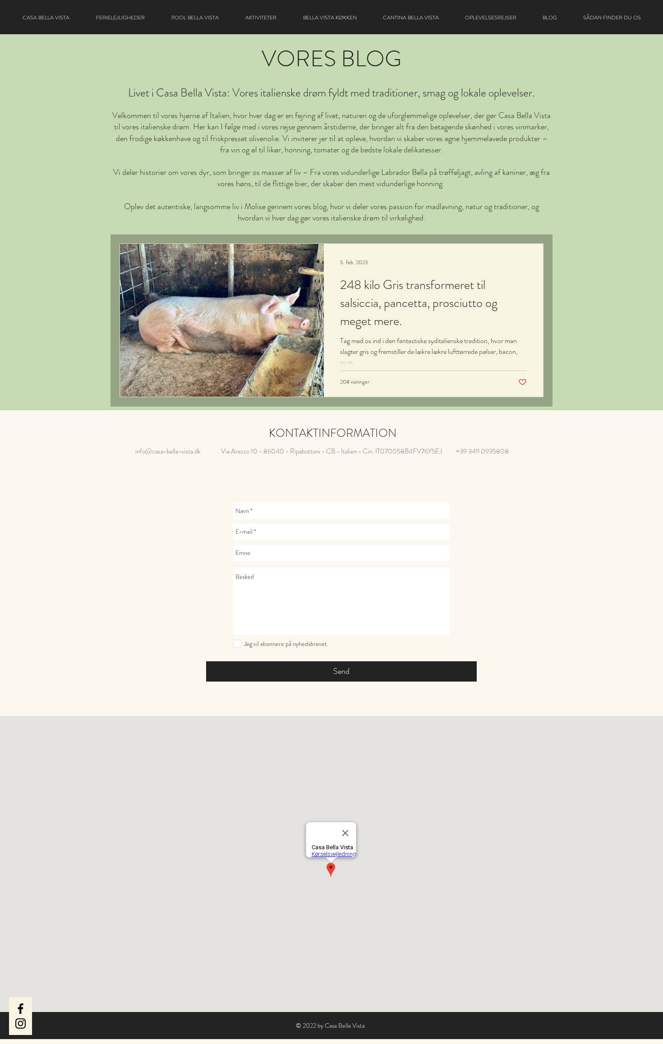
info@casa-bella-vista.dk (167, 451)
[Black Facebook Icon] (21, 1009)
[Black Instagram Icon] (21, 1023)
